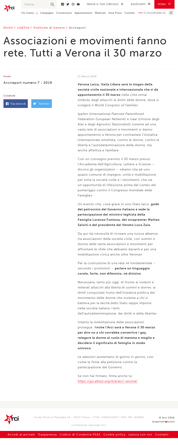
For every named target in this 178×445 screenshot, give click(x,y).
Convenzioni (64, 12)
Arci (8, 8)
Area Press (115, 12)
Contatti (129, 12)
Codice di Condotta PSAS (80, 434)
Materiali (100, 12)
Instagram (73, 4)
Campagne (47, 12)
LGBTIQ (23, 27)
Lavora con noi (140, 434)
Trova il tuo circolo (103, 4)
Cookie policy (114, 434)
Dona (162, 4)
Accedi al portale (21, 434)
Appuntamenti (83, 12)
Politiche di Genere (50, 27)
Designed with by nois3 (163, 422)
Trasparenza (47, 434)
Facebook (62, 4)
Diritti (8, 27)
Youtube (78, 4)
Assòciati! (138, 4)
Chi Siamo (27, 12)
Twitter (67, 4)
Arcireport (77, 27)
